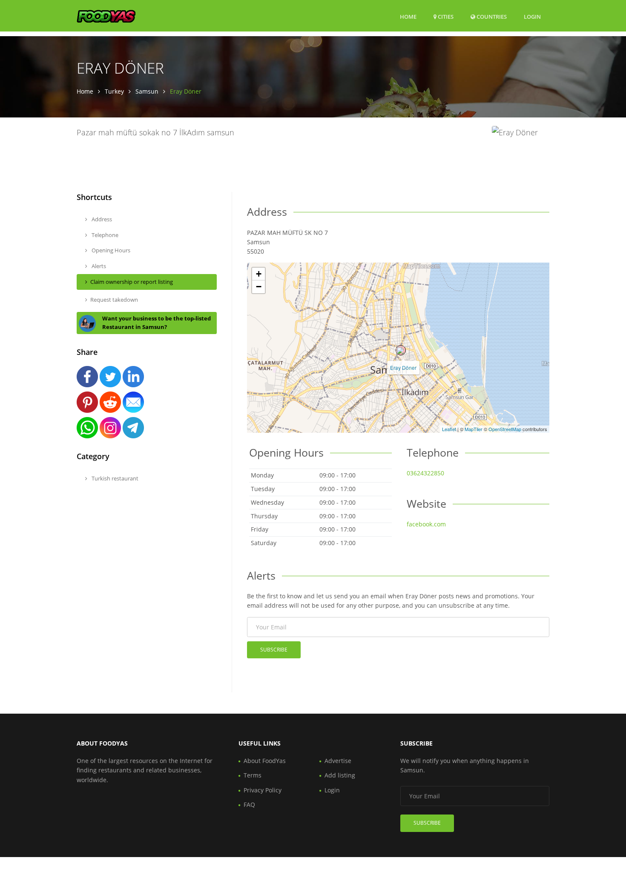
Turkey (114, 91)
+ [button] (258, 274)
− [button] (258, 286)
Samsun (146, 91)
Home (408, 16)
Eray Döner (403, 367)
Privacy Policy (262, 790)
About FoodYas (265, 761)
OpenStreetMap (504, 429)
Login (532, 16)
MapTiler (473, 429)
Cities (445, 16)
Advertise (337, 761)
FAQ (249, 804)
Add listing (339, 775)
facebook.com (426, 524)
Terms (252, 775)
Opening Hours (110, 250)
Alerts (98, 266)
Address (101, 219)
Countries (491, 16)
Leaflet (449, 429)
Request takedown (114, 299)
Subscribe (273, 649)
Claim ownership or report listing (131, 282)
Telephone (104, 235)
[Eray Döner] (401, 350)
